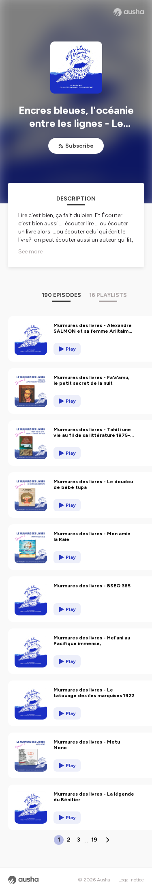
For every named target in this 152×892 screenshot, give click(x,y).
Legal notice (131, 880)
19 (94, 839)
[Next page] (107, 840)
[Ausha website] (128, 12)
